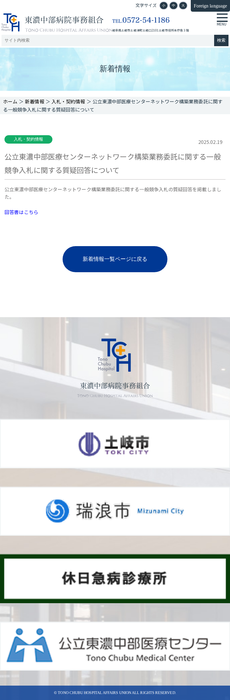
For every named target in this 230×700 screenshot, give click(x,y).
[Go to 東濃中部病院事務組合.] (10, 101)
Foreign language (210, 5)
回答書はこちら (21, 212)
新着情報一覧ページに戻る (115, 259)
